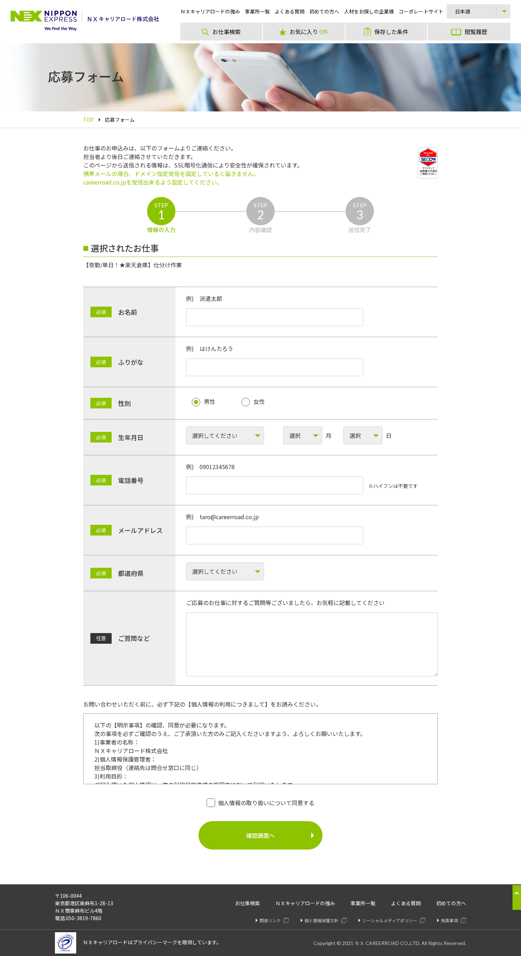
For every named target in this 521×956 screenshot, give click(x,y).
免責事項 (450, 920)
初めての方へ (451, 903)
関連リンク (270, 920)
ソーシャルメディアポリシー (390, 920)
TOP (88, 119)
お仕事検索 (247, 903)
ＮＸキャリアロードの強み (305, 903)
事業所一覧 (363, 903)
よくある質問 (406, 903)
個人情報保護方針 (322, 920)
